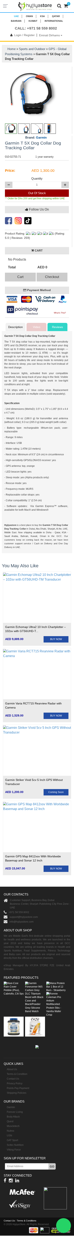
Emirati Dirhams (50, 35)
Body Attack (13, 1116)
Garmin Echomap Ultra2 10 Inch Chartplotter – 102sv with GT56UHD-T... (35, 629)
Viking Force (14, 1149)
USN (9, 1135)
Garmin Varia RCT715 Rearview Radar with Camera (33, 705)
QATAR (56, 16)
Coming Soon (56, 792)
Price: (10, 171)
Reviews (57, 327)
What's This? (60, 313)
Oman (29, 16)
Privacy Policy (14, 1083)
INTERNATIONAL (54, 21)
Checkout (52, 277)
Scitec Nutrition (15, 1145)
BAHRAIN (16, 21)
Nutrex (10, 1130)
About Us (12, 1069)
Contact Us (13, 1078)
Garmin (41, 137)
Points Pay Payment (18, 1088)
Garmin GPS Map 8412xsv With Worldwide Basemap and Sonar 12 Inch (33, 858)
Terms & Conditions (26, 1220)
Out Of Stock (37, 193)
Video (36, 327)
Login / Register (24, 35)
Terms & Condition (17, 1074)
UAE (16, 16)
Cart (20, 277)
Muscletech (13, 1126)
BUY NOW (56, 639)
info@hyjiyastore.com (21, 921)
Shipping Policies (16, 1092)
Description (15, 327)
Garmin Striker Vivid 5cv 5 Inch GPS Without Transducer (34, 782)
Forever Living (15, 1112)
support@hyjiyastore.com (23, 917)
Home (11, 49)
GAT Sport (12, 1140)
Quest (10, 1121)
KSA (42, 16)
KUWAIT (33, 21)
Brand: (36, 137)
